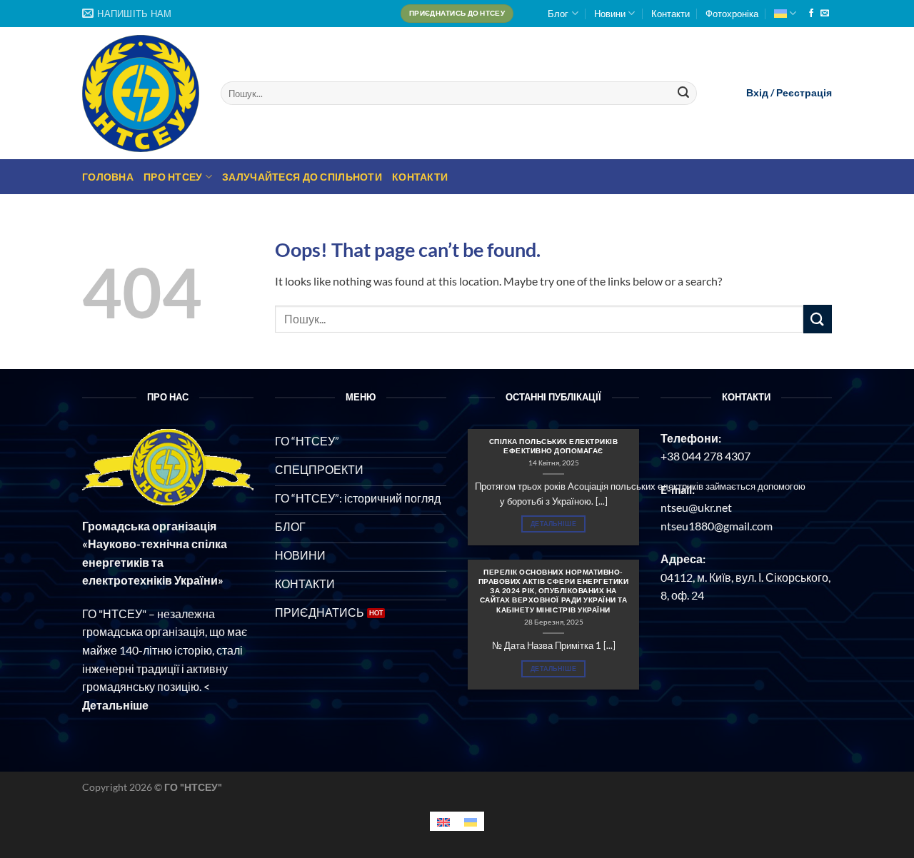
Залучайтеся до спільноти (302, 177)
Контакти (670, 13)
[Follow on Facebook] (811, 14)
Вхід (757, 93)
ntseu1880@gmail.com (717, 526)
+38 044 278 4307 (705, 456)
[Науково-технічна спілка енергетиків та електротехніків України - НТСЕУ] (140, 93)
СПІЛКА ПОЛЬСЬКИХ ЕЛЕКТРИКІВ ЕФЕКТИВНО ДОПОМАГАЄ (553, 446)
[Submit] (684, 93)
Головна (108, 177)
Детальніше (553, 524)
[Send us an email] (824, 14)
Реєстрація (804, 93)
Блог (558, 13)
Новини (610, 13)
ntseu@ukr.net (696, 507)
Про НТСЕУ (173, 177)
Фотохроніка (731, 13)
